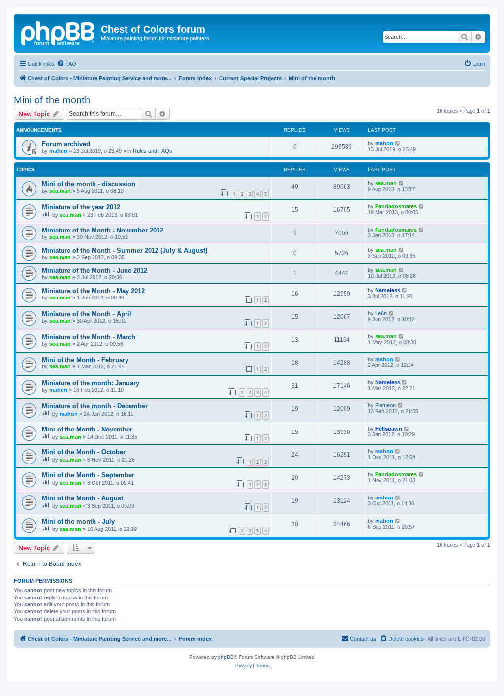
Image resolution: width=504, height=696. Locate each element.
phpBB (226, 657)
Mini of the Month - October (84, 452)
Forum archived (66, 144)
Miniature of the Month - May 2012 (93, 291)
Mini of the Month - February (85, 360)
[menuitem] (66, 63)
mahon (58, 151)
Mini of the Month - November (87, 429)
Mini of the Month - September (88, 475)
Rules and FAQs (152, 151)
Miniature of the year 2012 (81, 207)
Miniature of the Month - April (86, 314)
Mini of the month (52, 100)
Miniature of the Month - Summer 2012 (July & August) (124, 250)
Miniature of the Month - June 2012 (94, 270)
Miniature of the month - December (95, 406)
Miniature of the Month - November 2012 (102, 230)
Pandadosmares (396, 206)
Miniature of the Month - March (88, 337)
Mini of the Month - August (82, 498)
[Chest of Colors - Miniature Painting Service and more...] (58, 32)
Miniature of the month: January (90, 383)
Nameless (387, 290)
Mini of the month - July (78, 521)
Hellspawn (388, 428)
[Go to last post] (398, 143)
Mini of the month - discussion (88, 184)
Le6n (381, 313)
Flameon (385, 405)
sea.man (60, 191)
